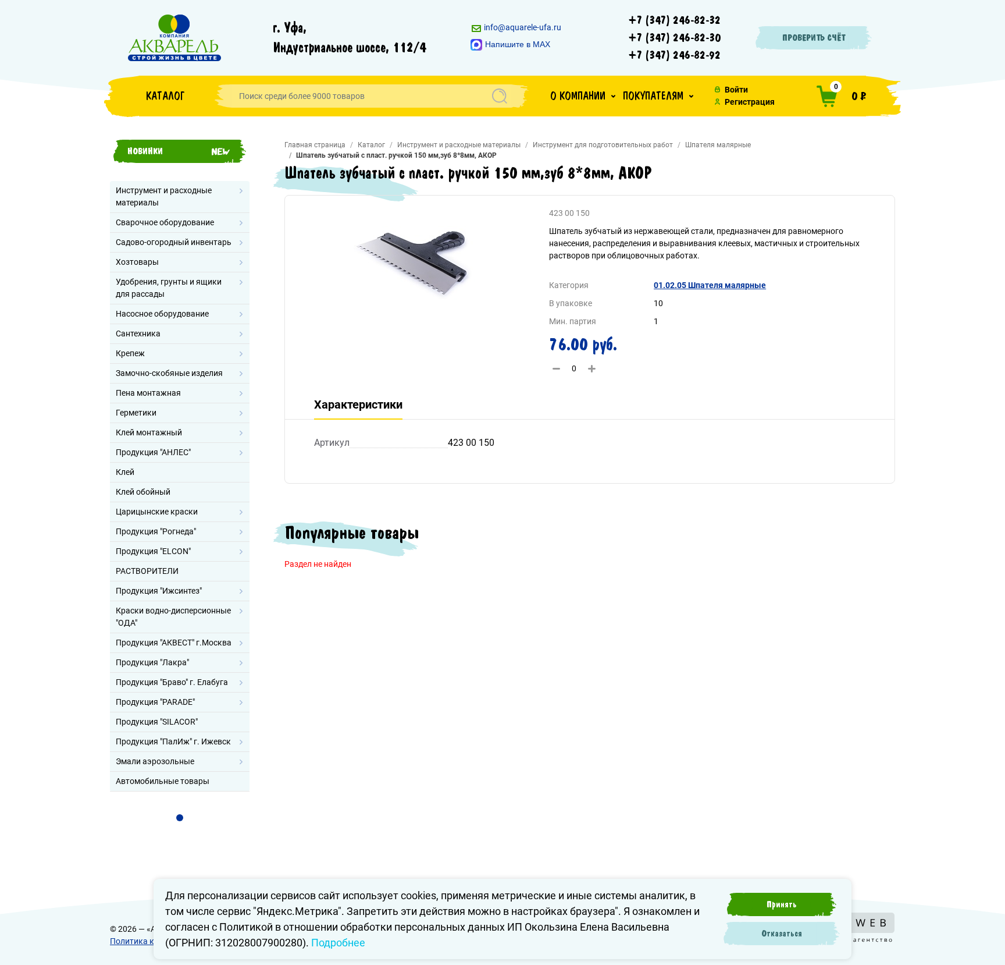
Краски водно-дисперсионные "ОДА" (173, 616)
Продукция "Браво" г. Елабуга (172, 682)
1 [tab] (179, 817)
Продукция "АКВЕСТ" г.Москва (173, 642)
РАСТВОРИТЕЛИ (147, 571)
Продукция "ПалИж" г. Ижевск (173, 741)
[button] (582, 96)
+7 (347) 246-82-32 (675, 20)
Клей (125, 472)
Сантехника (138, 333)
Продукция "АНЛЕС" (153, 452)
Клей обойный (143, 491)
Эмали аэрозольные (155, 761)
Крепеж (130, 353)
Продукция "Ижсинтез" (159, 590)
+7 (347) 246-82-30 (675, 37)
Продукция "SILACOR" (157, 721)
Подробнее (338, 942)
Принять (782, 904)
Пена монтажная (148, 393)
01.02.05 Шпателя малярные (710, 285)
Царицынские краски (157, 511)
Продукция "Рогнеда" (156, 531)
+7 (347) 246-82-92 (675, 55)
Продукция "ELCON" (153, 551)
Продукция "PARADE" (155, 702)
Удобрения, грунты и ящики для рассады (169, 288)
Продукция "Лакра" (152, 662)
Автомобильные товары (162, 781)
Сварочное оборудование (165, 222)
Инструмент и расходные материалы (164, 196)
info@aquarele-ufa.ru (521, 27)
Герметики (136, 412)
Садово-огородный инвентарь (173, 242)
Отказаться (781, 933)
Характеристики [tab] (358, 404)
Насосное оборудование (162, 313)
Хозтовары (137, 262)
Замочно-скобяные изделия (169, 373)
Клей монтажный (149, 432)
